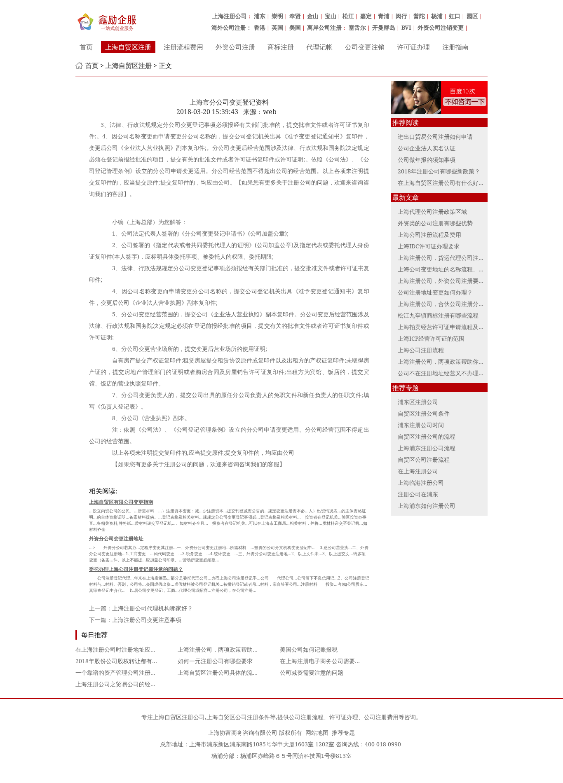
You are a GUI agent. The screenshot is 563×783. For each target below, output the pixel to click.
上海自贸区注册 (128, 46)
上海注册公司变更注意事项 (146, 620)
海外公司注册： (231, 27)
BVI (406, 27)
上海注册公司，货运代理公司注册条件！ (450, 258)
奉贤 (295, 16)
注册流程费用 (183, 46)
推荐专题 (343, 732)
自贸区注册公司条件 (424, 413)
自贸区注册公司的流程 (426, 436)
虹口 (454, 16)
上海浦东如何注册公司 (426, 506)
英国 (277, 27)
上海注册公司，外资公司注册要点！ (444, 281)
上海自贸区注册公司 (179, 717)
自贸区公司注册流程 (424, 459)
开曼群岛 (383, 27)
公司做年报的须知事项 (426, 160)
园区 (472, 16)
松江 (348, 16)
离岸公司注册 (324, 27)
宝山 (330, 16)
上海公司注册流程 (421, 350)
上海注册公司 (229, 16)
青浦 (383, 16)
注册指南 (455, 46)
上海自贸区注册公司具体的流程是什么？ (230, 672)
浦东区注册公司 (418, 402)
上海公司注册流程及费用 (429, 234)
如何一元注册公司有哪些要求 (215, 661)
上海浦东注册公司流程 (426, 448)
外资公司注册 (235, 46)
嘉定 (366, 16)
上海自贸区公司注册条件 (238, 717)
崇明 (277, 16)
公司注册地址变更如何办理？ (435, 292)
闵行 (401, 16)
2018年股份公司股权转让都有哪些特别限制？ (133, 661)
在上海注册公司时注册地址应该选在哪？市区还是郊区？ (147, 649)
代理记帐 (319, 46)
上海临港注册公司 (421, 482)
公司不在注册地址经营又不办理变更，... (449, 373)
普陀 (419, 16)
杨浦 (437, 16)
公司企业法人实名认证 (426, 148)
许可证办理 (413, 46)
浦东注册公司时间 (421, 425)
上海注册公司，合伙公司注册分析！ (444, 304)
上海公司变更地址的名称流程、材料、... (449, 269)
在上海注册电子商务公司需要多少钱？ (329, 661)
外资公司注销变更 (441, 27)
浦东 (259, 16)
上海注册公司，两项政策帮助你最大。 (227, 649)
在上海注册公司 (418, 471)
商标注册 (280, 46)
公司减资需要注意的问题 (311, 672)
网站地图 (316, 732)
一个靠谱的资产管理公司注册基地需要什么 (130, 672)
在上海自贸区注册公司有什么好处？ (444, 183)
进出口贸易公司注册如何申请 (435, 136)
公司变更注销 (365, 46)
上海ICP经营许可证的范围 (431, 338)
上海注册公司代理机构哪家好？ (152, 608)
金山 (313, 16)
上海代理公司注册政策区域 (432, 211)
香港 (259, 27)
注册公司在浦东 (418, 494)
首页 (86, 46)
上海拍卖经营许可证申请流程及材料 (444, 327)
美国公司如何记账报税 (309, 649)
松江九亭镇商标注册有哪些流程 (438, 315)
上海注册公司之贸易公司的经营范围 (121, 684)
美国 (295, 27)
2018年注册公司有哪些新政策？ (439, 171)
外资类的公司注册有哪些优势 (435, 223)
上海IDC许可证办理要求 (429, 246)
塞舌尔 (357, 27)
